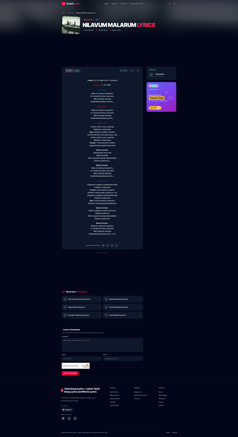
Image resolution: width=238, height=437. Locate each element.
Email (105, 354)
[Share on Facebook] (103, 245)
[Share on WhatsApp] (112, 245)
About (161, 392)
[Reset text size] (123, 70)
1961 (96, 19)
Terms (168, 432)
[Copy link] (116, 245)
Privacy (161, 402)
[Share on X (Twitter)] (107, 245)
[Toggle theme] (169, 3)
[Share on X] (69, 418)
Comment (66, 336)
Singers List (138, 392)
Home (106, 3)
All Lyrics (137, 398)
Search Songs (114, 405)
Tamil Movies (114, 392)
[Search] (174, 3)
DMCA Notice (163, 395)
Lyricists (123, 3)
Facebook (68, 409)
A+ (126, 70)
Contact (161, 405)
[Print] (138, 70)
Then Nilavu (70, 13)
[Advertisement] (119, 51)
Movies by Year (114, 395)
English (69, 70)
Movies (114, 3)
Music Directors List (140, 395)
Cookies (174, 432)
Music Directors (136, 3)
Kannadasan (89, 30)
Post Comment (70, 373)
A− (121, 70)
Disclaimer (162, 398)
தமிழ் (77, 70)
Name (64, 354)
